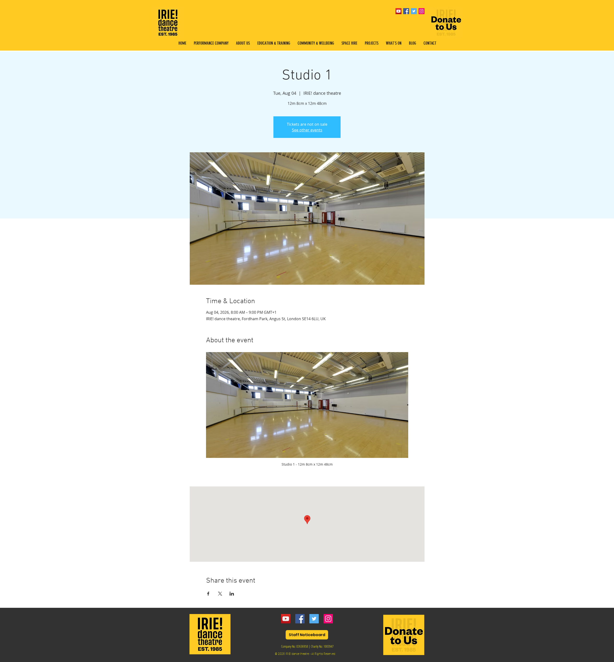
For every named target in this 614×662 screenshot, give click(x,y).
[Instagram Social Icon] (422, 11)
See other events (307, 130)
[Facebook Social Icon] (406, 11)
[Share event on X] (220, 594)
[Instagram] (328, 618)
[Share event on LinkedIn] (232, 594)
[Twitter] (314, 618)
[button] (274, 43)
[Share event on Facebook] (208, 594)
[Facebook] (300, 618)
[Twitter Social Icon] (414, 11)
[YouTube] (398, 11)
